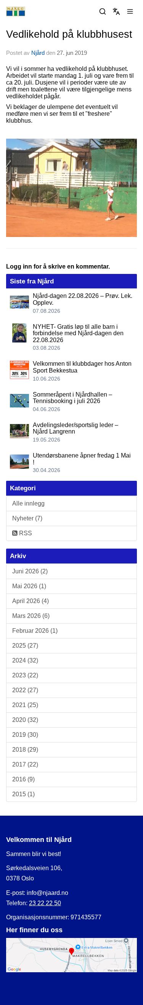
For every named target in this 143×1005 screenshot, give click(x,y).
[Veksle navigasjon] (130, 11)
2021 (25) (25, 705)
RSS (25, 533)
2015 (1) (23, 794)
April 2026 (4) (30, 601)
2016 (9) (23, 779)
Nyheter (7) (27, 518)
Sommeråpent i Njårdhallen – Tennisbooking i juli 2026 (72, 398)
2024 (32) (25, 660)
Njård (38, 53)
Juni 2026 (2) (30, 571)
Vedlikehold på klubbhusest (69, 34)
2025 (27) (25, 645)
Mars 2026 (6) (31, 616)
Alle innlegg (28, 503)
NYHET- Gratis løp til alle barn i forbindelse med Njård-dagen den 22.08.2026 (78, 333)
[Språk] (116, 11)
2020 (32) (25, 720)
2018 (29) (25, 749)
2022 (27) (25, 690)
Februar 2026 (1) (35, 630)
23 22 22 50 (45, 903)
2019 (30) (25, 734)
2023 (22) (25, 675)
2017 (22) (25, 764)
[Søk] (102, 11)
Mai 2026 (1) (29, 586)
